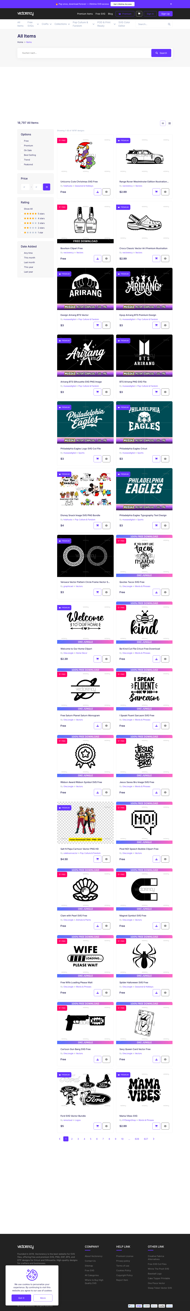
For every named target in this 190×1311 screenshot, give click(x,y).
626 (137, 1138)
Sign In (150, 13)
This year (28, 267)
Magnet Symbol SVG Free (132, 915)
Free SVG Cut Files (157, 1264)
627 (146, 1138)
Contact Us (90, 1261)
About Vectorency (93, 1256)
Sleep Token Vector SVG (160, 1288)
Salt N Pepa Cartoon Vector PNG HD (80, 848)
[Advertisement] (95, 94)
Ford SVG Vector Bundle (73, 1115)
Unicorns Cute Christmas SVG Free (79, 181)
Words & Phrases (142, 586)
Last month (29, 262)
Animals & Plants (83, 920)
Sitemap (89, 1265)
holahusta (67, 186)
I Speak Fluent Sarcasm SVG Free (136, 715)
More (43, 1297)
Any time (28, 253)
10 (122, 1138)
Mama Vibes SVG (128, 1115)
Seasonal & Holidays (84, 186)
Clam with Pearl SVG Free (74, 915)
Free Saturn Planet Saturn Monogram (80, 715)
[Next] (153, 1138)
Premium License (124, 1256)
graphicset (68, 586)
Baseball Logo (155, 1273)
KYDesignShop (129, 1120)
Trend (27, 159)
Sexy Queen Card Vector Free (134, 1049)
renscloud (67, 1120)
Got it (21, 1297)
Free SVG (89, 1270)
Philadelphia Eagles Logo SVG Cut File (81, 448)
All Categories (92, 1275)
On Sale (28, 150)
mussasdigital (69, 319)
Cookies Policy (123, 1270)
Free (26, 141)
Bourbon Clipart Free (72, 248)
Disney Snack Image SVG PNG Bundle (80, 515)
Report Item (122, 1280)
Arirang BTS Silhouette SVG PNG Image (81, 381)
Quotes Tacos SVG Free (131, 582)
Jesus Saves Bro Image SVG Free (136, 782)
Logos (78, 1120)
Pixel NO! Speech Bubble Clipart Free (138, 848)
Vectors (138, 186)
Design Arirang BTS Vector (75, 315)
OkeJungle (127, 586)
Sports (81, 453)
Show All (28, 208)
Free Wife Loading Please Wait (76, 982)
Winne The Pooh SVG (158, 1268)
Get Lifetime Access (122, 4)
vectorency (127, 186)
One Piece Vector (156, 1283)
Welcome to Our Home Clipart (76, 648)
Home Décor (81, 653)
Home (20, 42)
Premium (126, 13)
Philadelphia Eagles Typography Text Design (143, 515)
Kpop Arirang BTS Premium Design (137, 315)
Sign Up (165, 13)
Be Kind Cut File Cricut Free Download (139, 648)
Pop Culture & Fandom (88, 319)
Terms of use (122, 1265)
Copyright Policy (124, 1275)
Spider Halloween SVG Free (133, 982)
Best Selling (30, 155)
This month (29, 257)
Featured (28, 164)
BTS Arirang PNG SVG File (132, 381)
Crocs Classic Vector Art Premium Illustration (143, 248)
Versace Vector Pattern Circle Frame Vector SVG (85, 582)
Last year (28, 271)
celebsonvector (70, 853)
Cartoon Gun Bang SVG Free (76, 1049)
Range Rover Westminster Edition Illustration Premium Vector (144, 181)
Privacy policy (123, 1261)
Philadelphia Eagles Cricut (133, 448)
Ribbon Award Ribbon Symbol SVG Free (81, 782)
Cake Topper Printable (159, 1278)
